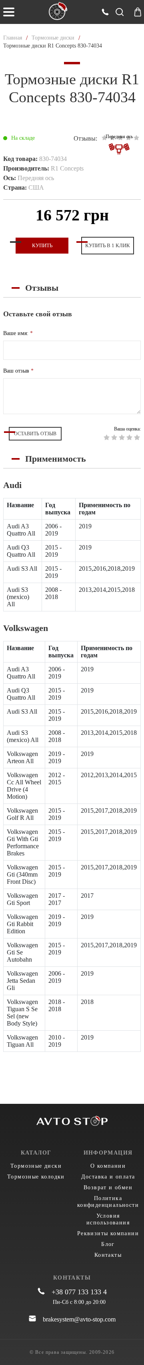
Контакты (108, 1255)
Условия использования (108, 1219)
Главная (12, 38)
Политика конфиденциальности (108, 1201)
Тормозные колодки (36, 1177)
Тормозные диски (53, 38)
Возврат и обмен (108, 1187)
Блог (108, 1244)
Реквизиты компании (108, 1233)
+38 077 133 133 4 (79, 1292)
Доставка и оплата (108, 1177)
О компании (108, 1166)
